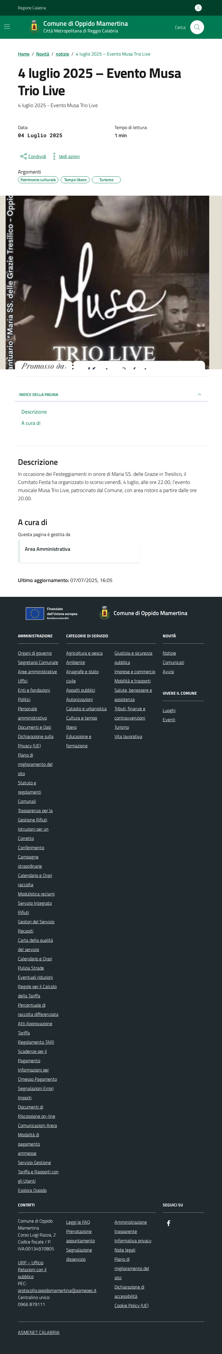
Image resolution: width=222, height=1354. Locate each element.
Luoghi (169, 710)
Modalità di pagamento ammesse (29, 1144)
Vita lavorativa (128, 736)
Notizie (169, 653)
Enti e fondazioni (34, 690)
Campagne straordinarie (30, 861)
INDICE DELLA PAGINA (38, 394)
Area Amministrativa (47, 549)
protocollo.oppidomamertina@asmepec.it (57, 1290)
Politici (24, 699)
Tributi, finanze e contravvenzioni (129, 713)
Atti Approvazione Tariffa (35, 1028)
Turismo (121, 727)
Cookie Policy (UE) (131, 1305)
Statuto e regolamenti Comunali (29, 792)
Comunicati (173, 662)
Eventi (169, 719)
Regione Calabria (32, 8)
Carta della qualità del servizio (35, 945)
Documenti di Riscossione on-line (36, 1111)
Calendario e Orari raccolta (35, 880)
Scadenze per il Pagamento (32, 1056)
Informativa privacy (132, 1240)
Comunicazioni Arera (37, 1125)
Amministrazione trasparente (130, 1227)
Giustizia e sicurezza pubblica (133, 658)
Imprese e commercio (134, 671)
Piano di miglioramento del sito (35, 764)
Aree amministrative (37, 671)
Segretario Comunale (38, 662)
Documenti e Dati (34, 727)
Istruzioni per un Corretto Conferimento (33, 838)
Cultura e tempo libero (81, 722)
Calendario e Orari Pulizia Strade (35, 963)
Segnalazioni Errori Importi (35, 1093)
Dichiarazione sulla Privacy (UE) (35, 741)
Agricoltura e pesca (84, 653)
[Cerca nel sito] (197, 27)
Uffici (22, 680)
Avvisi (168, 671)
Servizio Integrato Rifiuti (35, 908)
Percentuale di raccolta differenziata (38, 1009)
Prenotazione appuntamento (80, 1236)
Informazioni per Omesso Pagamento (37, 1074)
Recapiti (25, 930)
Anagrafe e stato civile (82, 676)
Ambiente (75, 662)
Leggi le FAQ (78, 1222)
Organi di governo (35, 653)
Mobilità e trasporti (132, 680)
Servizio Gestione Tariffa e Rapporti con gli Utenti (38, 1171)
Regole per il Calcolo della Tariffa (37, 991)
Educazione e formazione (78, 741)
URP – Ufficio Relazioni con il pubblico (32, 1269)
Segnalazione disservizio (79, 1254)
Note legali (124, 1249)
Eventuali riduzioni (35, 977)
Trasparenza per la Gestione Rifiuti (35, 815)
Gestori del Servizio (36, 921)
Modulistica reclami (36, 893)
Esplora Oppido (32, 1190)
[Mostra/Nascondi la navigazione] (6, 26)
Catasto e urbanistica (86, 708)
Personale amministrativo (32, 713)
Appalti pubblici (80, 690)
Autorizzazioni (79, 699)
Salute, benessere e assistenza (133, 695)
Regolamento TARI (36, 1042)
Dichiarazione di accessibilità (129, 1291)
